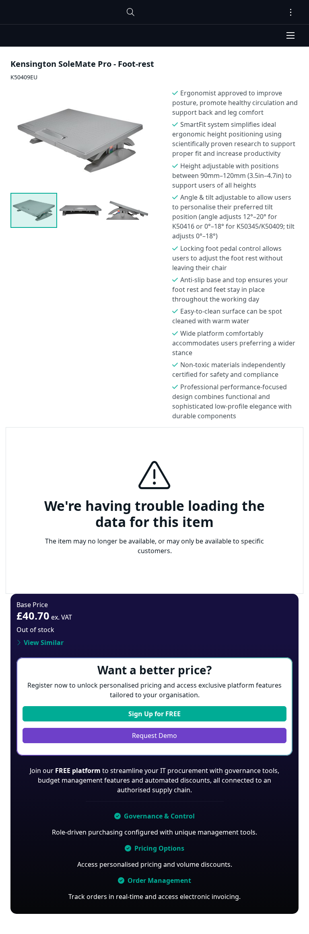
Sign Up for (154, 713)
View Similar (44, 642)
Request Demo (154, 735)
